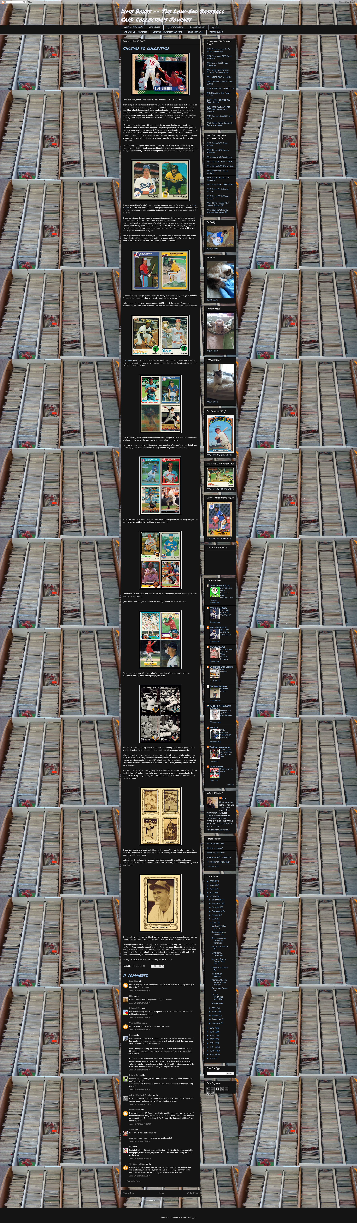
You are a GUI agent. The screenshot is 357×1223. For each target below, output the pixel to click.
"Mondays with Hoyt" (216, 852)
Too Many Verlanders (220, 747)
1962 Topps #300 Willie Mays (220, 166)
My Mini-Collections (175, 27)
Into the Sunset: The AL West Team (219, 961)
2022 (212, 888)
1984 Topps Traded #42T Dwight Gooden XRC (218, 204)
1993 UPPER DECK (218, 608)
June (214, 922)
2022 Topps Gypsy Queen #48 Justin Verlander (220, 124)
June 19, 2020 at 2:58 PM (139, 1176)
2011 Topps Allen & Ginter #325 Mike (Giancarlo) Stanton (218, 109)
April (215, 1011)
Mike (131, 996)
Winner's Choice (224, 689)
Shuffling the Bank (226, 770)
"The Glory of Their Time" (218, 862)
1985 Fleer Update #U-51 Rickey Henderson (218, 50)
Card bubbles (135, 1023)
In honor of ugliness (217, 974)
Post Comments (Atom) (166, 1200)
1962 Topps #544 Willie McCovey (217, 171)
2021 (212, 892)
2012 (212, 1054)
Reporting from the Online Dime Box (219, 940)
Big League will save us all (218, 933)
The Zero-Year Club (197, 27)
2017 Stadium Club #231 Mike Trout (220, 117)
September (217, 911)
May (214, 1007)
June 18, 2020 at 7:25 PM (139, 1018)
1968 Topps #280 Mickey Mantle (218, 197)
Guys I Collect (155, 27)
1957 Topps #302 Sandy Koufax (217, 144)
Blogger (192, 1217)
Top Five (214, 27)
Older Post (192, 1193)
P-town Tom (134, 1075)
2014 (212, 1047)
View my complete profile (218, 829)
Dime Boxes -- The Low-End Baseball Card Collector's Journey (172, 15)
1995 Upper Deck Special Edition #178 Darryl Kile (218, 71)
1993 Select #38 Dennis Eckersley (217, 64)
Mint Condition (216, 766)
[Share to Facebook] (160, 966)
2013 (212, 1050)
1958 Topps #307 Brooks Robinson (218, 151)
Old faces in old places (219, 927)
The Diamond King (137, 1164)
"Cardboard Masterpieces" (219, 857)
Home (161, 1193)
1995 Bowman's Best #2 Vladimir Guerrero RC (217, 211)
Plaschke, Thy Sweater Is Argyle (220, 706)
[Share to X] (157, 966)
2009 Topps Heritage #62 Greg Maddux (218, 101)
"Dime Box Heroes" (215, 848)
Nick (224, 798)
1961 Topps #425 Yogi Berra (219, 157)
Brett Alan (133, 981)
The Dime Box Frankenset (135, 32)
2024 (212, 881)
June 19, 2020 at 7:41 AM (139, 1141)
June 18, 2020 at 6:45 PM (139, 1003)
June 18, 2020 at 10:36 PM (140, 1104)
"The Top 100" (213, 866)
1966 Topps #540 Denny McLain (218, 190)
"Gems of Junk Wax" (216, 843)
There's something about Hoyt (218, 997)
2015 (212, 1043)
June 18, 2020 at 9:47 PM (139, 1070)
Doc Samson (134, 1110)
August (215, 915)
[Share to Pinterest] (162, 966)
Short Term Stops (195, 32)
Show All (230, 785)
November (217, 903)
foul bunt (214, 727)
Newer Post (129, 1193)
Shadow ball (217, 1003)
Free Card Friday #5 (220, 947)
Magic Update (223, 670)
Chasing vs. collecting (217, 953)
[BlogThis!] (154, 966)
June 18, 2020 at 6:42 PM (139, 991)
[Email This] (152, 966)
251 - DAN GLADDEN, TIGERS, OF (225, 612)
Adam (131, 1129)
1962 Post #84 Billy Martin (219, 161)
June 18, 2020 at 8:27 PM (139, 1030)
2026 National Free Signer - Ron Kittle (226, 733)
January (216, 1023)
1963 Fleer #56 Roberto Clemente (218, 178)
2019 (212, 1027)
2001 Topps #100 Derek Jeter (220, 88)
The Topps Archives (218, 686)
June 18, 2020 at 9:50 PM (139, 1090)
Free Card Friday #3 (220, 989)
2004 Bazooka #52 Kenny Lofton (218, 94)
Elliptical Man (135, 1008)
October (216, 907)
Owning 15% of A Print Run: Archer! (226, 712)
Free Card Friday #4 (220, 968)
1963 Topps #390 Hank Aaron (220, 184)
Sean (131, 1035)
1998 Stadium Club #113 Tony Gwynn (220, 82)
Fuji (131, 1147)
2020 (212, 896)
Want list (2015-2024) (133, 27)
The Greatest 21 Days (220, 585)
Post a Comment (133, 1181)
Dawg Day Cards (217, 647)
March (215, 1015)
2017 (212, 1035)
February (216, 1019)
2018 (212, 1031)
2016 (212, 1039)
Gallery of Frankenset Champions (167, 32)
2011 (212, 1058)
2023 (212, 885)
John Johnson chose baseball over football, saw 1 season (221, 594)
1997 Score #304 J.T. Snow (219, 76)
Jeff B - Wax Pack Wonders (141, 1095)
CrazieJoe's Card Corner (221, 666)
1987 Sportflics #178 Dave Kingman (219, 57)
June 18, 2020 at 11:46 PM (140, 1124)
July (214, 918)
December (217, 899)
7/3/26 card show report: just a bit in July (226, 753)
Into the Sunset (216, 32)
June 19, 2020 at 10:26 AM (140, 1159)
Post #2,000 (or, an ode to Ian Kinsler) (219, 982)
